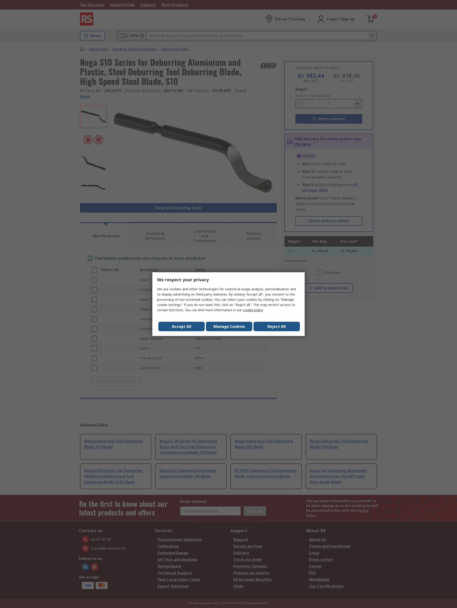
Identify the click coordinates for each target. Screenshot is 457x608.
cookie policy (253, 310)
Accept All (181, 326)
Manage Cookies (229, 326)
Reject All (277, 326)
